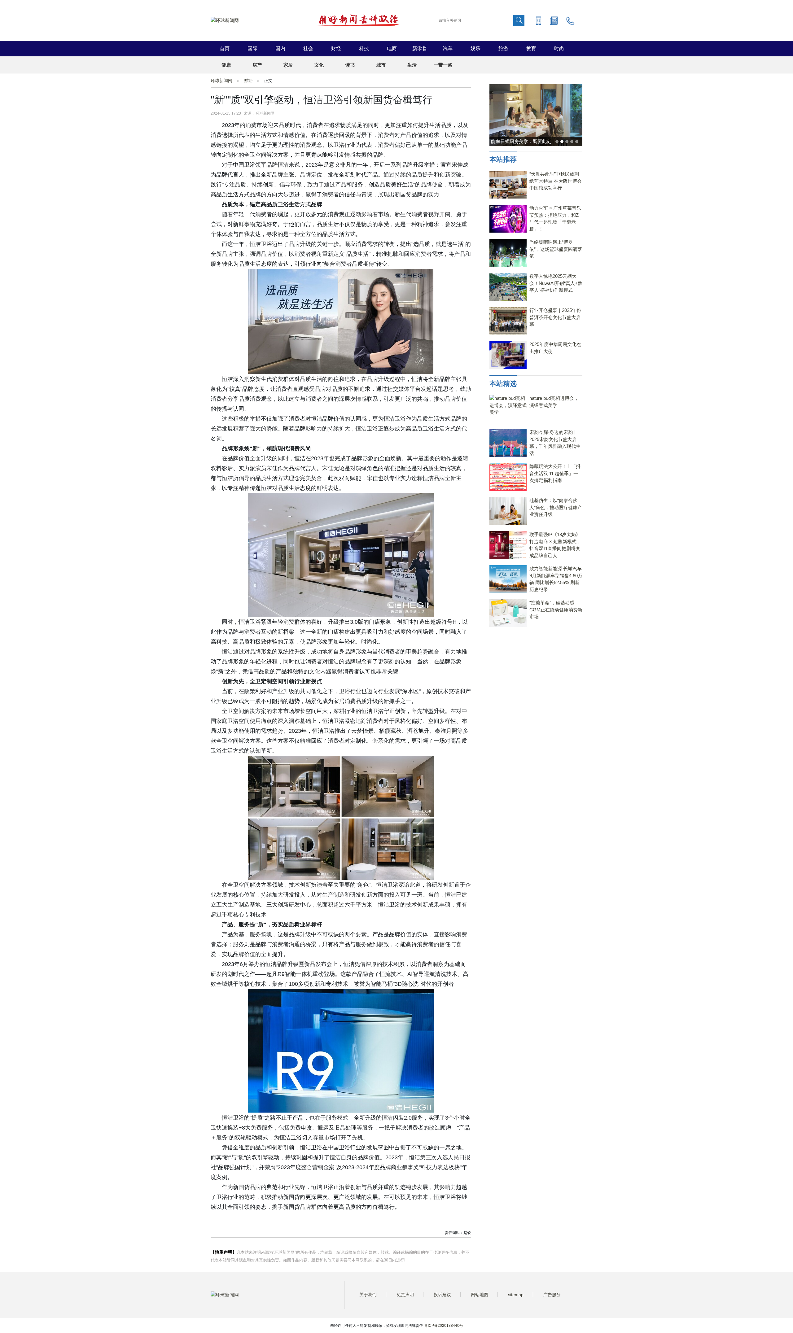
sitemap (516, 1294)
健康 (226, 65)
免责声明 (405, 1294)
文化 (319, 65)
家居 (288, 65)
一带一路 (443, 65)
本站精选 (503, 383)
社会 (308, 48)
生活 (412, 65)
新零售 (419, 48)
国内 (280, 48)
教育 (531, 48)
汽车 (448, 48)
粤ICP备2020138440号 (443, 1325)
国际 (252, 48)
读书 (350, 65)
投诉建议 (442, 1294)
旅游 (503, 48)
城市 (381, 65)
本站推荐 (503, 159)
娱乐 (475, 48)
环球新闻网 (221, 80)
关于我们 (368, 1294)
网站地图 (479, 1294)
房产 (257, 65)
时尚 (559, 48)
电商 (392, 48)
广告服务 (552, 1294)
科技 (364, 48)
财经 (336, 48)
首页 (225, 48)
